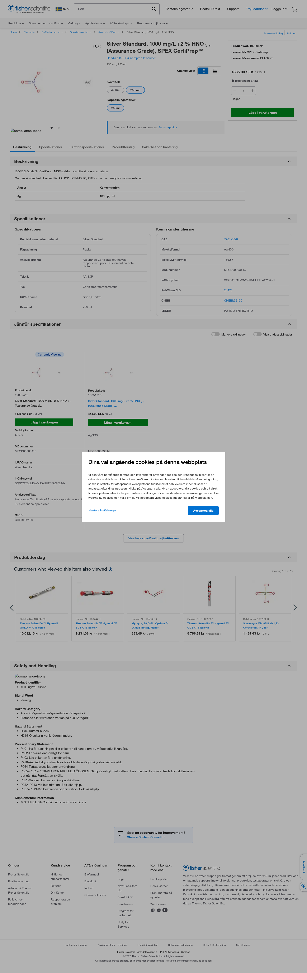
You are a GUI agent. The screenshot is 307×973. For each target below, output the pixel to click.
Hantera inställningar (102, 510)
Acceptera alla (203, 510)
